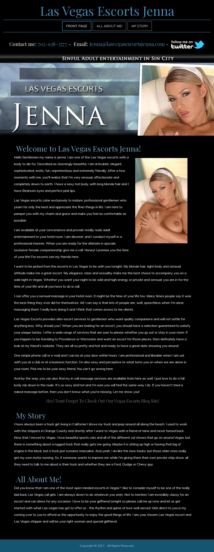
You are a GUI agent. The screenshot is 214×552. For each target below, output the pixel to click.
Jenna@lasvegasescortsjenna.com (127, 44)
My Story (31, 415)
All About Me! (38, 479)
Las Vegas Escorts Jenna (107, 10)
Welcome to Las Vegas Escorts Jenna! (78, 148)
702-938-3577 (52, 44)
